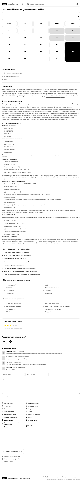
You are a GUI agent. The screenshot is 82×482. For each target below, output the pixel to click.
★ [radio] (5, 325)
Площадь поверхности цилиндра (57, 306)
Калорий (48, 290)
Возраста (48, 293)
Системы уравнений (13, 303)
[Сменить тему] (77, 4)
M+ (25, 24)
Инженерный (11, 285)
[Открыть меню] (22, 4)
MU (72, 24)
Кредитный (10, 293)
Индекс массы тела (52, 288)
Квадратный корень (13, 306)
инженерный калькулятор (55, 97)
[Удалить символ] (56, 59)
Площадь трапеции (52, 303)
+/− (9, 31)
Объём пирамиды (12, 312)
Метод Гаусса (11, 309)
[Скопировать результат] (4, 17)
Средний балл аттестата (54, 312)
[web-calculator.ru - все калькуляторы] (10, 4)
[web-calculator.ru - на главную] (10, 478)
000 (25, 59)
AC (57, 45)
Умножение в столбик (53, 309)
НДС (46, 285)
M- (41, 24)
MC (9, 24)
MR (57, 24)
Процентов (10, 290)
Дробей (9, 288)
